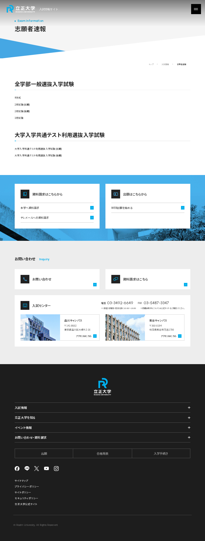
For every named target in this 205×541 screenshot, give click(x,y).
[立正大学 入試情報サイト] (32, 9)
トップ (151, 64)
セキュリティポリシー (26, 498)
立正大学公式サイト (26, 504)
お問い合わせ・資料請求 (31, 437)
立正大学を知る (25, 417)
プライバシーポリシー (27, 486)
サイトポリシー (23, 492)
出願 (44, 453)
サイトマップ (21, 480)
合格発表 (102, 453)
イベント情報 (23, 427)
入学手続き (161, 453)
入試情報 (165, 64)
